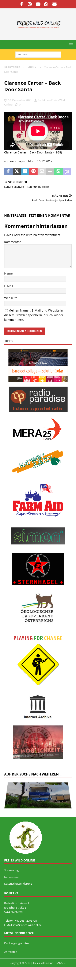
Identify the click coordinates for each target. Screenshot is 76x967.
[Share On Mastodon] (67, 171)
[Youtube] (38, 4)
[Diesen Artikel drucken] (50, 171)
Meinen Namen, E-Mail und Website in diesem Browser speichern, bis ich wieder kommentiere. (33, 315)
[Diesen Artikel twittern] (17, 171)
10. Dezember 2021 (20, 100)
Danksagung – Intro (16, 943)
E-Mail (8, 286)
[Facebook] (21, 4)
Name (8, 273)
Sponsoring (11, 870)
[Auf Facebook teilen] (8, 171)
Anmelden (10, 952)
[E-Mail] (54, 4)
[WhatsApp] (46, 4)
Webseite (10, 298)
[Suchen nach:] (38, 54)
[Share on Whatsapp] (58, 171)
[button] (70, 44)
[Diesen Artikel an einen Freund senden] (42, 171)
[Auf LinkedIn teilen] (25, 171)
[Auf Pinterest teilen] (33, 171)
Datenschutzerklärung (18, 883)
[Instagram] (30, 4)
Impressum (11, 877)
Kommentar (12, 242)
